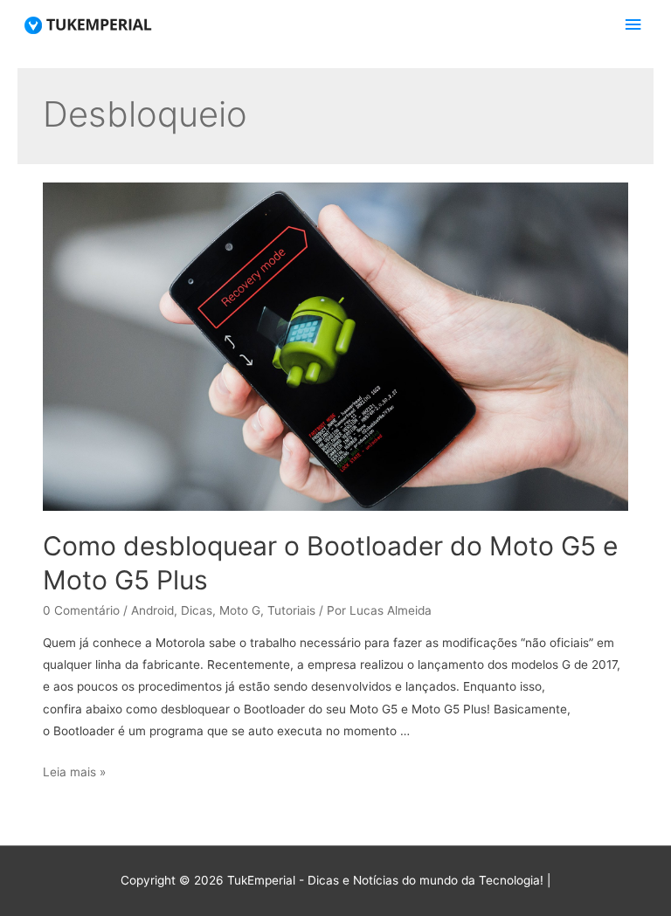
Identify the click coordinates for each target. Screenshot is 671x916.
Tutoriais (291, 610)
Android (152, 610)
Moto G (239, 610)
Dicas (196, 610)
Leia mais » (74, 772)
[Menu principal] (633, 24)
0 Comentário (81, 610)
